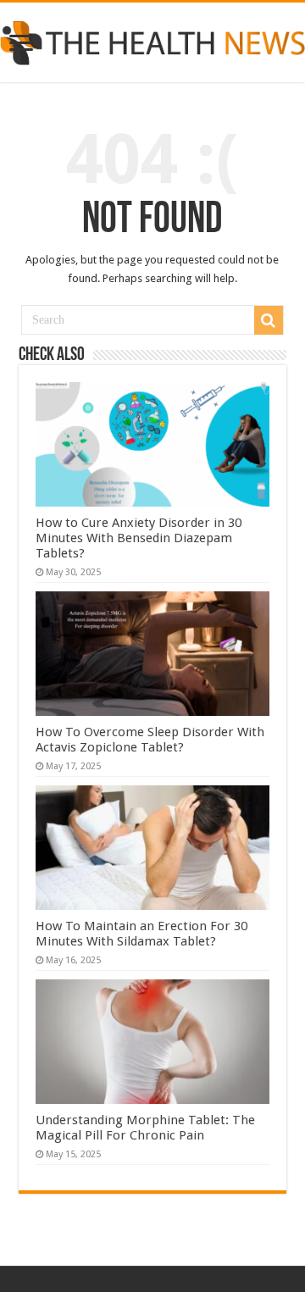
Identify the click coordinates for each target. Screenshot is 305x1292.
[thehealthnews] (152, 39)
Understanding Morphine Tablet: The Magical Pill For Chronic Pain (145, 1127)
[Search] (268, 320)
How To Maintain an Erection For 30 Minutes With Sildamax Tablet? (141, 933)
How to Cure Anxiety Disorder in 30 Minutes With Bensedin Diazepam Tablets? (138, 538)
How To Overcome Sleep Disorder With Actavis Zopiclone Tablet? (150, 739)
